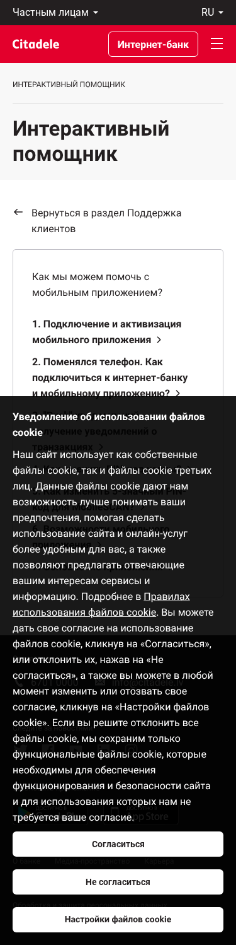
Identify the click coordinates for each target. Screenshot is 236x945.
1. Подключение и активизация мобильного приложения (107, 332)
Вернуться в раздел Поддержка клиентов (106, 221)
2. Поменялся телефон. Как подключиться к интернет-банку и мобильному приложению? (110, 377)
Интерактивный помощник (69, 84)
